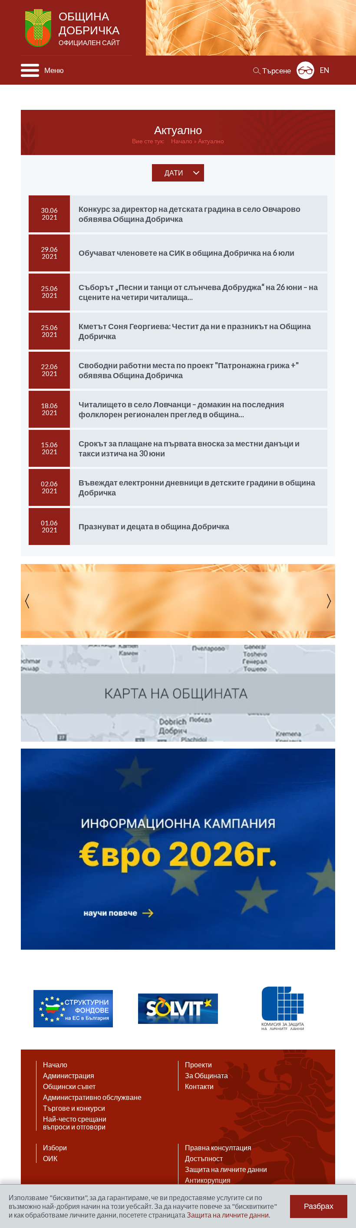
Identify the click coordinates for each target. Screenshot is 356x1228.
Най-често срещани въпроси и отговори (74, 1123)
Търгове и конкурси (74, 1108)
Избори (55, 1148)
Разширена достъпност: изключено (305, 70)
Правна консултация (218, 1148)
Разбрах (318, 1206)
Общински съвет (69, 1086)
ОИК (50, 1158)
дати (174, 172)
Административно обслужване (92, 1097)
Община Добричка (89, 27)
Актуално (211, 141)
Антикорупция (208, 1180)
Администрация (68, 1075)
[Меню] (30, 70)
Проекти (198, 1065)
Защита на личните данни (226, 1169)
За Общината (206, 1075)
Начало (181, 141)
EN (325, 70)
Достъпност (204, 1158)
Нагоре (341, 1143)
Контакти (199, 1086)
